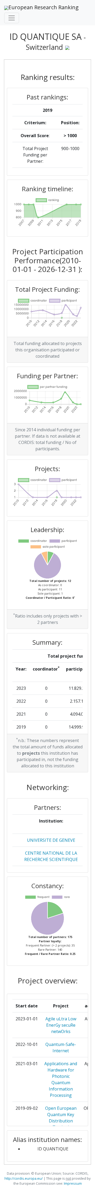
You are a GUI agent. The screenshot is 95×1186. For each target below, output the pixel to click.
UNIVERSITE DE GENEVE (51, 840)
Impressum (72, 1183)
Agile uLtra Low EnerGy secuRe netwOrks (60, 1025)
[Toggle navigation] (11, 18)
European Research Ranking (43, 7)
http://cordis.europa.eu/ (23, 1178)
